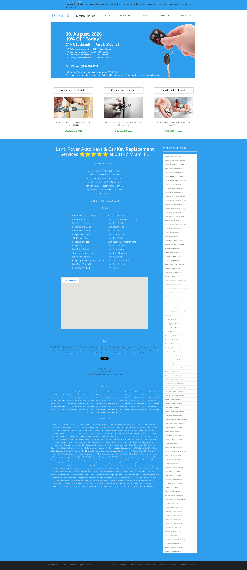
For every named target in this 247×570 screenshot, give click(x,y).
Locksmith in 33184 (122, 401)
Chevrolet (60, 350)
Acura (129, 350)
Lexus (117, 353)
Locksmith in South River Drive (125, 486)
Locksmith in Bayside (148, 466)
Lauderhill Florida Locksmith (173, 551)
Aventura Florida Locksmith (173, 260)
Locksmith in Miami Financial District (122, 463)
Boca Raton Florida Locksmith (173, 519)
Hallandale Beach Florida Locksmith (175, 328)
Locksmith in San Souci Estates (82, 463)
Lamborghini (110, 353)
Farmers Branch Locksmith (97, 374)
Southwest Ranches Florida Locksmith (176, 308)
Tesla (127, 353)
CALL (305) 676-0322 (73, 131)
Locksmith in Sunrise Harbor (60, 475)
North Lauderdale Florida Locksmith (175, 312)
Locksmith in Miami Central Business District (139, 442)
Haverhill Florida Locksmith (173, 364)
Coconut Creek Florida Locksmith (174, 384)
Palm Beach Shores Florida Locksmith (176, 419)
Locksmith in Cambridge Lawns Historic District (70, 483)
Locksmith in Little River (149, 460)
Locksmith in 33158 (108, 401)
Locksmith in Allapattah (81, 460)
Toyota (54, 350)
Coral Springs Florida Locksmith (174, 336)
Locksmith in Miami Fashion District (144, 454)
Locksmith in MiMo (60, 442)
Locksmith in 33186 (130, 404)
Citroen (68, 353)
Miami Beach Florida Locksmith (174, 467)
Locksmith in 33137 (115, 412)
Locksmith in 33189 (93, 407)
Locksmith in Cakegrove (63, 460)
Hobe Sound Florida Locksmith (174, 184)
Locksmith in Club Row (107, 480)
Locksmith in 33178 (101, 409)
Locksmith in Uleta (95, 457)
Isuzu (93, 347)
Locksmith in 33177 (86, 398)
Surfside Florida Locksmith (172, 503)
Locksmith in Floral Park (105, 486)
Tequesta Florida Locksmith (173, 248)
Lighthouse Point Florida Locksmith (175, 539)
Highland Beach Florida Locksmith (175, 208)
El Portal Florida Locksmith (172, 471)
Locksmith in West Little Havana (144, 480)
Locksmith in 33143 (101, 404)
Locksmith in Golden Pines (129, 445)
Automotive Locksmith (127, 564)
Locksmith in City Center (85, 469)
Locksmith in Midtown (150, 427)
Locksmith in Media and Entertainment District (124, 460)
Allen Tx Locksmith (104, 371)
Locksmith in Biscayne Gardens (87, 451)
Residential (166, 15)
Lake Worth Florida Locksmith (173, 415)
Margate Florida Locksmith (172, 284)
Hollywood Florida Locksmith (173, 403)
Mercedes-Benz (114, 347)
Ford (144, 347)
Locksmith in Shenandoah (94, 439)
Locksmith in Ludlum (75, 442)
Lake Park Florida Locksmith (173, 320)
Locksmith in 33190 (93, 395)
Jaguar (151, 350)
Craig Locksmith (69, 564)
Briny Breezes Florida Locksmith (174, 304)
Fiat (148, 347)
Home (107, 15)
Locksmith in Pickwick (76, 439)
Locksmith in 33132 (130, 409)
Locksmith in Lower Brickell (127, 430)
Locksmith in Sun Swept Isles (115, 424)
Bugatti (130, 347)
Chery (134, 350)
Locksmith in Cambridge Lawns (88, 448)
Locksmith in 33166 (151, 401)
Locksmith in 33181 (64, 407)
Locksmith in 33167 (137, 401)
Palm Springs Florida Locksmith (174, 168)
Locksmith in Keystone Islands (108, 472)
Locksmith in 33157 (144, 404)
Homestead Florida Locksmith (173, 228)
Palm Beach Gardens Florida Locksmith (176, 288)
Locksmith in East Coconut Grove (82, 475)
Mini (77, 347)
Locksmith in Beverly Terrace (77, 427)
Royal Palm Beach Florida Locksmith (175, 216)
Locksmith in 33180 (86, 404)
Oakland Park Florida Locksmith (174, 176)
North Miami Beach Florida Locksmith (176, 372)
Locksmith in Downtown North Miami (65, 486)
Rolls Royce (76, 350)
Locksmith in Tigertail (77, 424)
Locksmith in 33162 (115, 409)
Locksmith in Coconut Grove (146, 463)
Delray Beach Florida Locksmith (174, 360)
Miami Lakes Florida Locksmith (174, 447)
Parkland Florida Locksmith (173, 156)
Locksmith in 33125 (79, 407)
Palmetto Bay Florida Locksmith (174, 204)
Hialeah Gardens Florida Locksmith (175, 196)
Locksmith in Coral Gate (149, 436)
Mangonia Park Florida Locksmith (174, 507)
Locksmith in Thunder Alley (65, 451)
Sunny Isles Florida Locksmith (173, 340)
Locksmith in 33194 (137, 395)
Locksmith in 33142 (86, 392)
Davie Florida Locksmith (172, 236)
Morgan (116, 350)
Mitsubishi (140, 350)
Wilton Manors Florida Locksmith (174, 172)
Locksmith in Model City (61, 433)
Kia (141, 347)
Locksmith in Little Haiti (102, 466)
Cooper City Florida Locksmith (173, 439)
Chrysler (72, 347)
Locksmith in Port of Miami (84, 430)
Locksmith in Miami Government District (101, 483)
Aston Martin (100, 353)
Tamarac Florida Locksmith (173, 531)
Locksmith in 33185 (71, 404)
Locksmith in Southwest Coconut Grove (103, 478)
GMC (62, 347)
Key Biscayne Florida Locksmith (174, 192)
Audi (155, 350)
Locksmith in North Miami (131, 439)
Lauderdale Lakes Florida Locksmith (175, 200)
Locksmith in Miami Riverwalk (121, 454)
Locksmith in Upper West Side (63, 430)
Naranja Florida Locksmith (172, 268)
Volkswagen (154, 347)
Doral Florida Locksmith (172, 407)
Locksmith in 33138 (57, 409)
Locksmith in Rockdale (101, 463)
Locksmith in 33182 (71, 392)
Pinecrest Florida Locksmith (173, 256)
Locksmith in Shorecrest (68, 448)
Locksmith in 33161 (144, 392)
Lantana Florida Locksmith (172, 443)
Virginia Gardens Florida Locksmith (175, 388)
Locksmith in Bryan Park (123, 433)
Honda (88, 347)
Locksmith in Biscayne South (78, 478)
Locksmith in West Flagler (112, 457)
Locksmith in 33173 (115, 404)
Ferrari (79, 353)
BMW (53, 347)
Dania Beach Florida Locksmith (174, 392)
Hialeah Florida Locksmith (172, 300)
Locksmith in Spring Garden (79, 457)
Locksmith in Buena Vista (59, 457)
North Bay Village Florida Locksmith (175, 324)
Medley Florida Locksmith (172, 431)
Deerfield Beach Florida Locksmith (175, 411)
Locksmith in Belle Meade (147, 430)
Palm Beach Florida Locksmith (173, 427)
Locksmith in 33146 (86, 409)
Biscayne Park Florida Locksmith (174, 356)
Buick (57, 353)
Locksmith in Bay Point (103, 469)
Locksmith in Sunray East (132, 436)
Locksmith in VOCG (150, 478)
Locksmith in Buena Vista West (64, 466)
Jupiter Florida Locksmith (172, 252)
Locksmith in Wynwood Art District (111, 451)
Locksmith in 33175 (144, 409)
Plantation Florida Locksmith (173, 344)
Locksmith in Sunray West (84, 466)
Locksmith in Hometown (59, 436)
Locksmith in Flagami (131, 451)
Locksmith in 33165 (101, 392)
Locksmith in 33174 (101, 398)
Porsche (104, 350)
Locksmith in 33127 (108, 395)
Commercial (146, 15)
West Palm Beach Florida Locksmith (175, 451)
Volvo (70, 350)
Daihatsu (124, 347)
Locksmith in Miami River (146, 472)
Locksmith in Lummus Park (95, 436)
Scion (146, 350)
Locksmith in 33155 (101, 412)
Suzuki (83, 350)
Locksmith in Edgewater (87, 486)
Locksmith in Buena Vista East (131, 448)
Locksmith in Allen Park (122, 475)
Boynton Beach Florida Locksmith (174, 244)
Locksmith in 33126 (71, 398)
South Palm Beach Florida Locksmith (175, 499)
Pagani (122, 353)
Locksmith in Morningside (142, 469)
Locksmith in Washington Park (145, 483)
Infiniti (106, 347)
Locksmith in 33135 (151, 395)
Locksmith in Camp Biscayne (146, 486)
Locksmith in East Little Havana (65, 445)
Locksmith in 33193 (130, 398)
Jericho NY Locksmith (114, 374)
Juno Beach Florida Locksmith (173, 479)
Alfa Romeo (97, 350)
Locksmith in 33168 (57, 392)
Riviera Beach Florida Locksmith (174, 527)
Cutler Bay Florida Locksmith (173, 475)
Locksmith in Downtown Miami (87, 445)
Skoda (74, 353)
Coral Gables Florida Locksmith (174, 423)
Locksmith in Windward (124, 480)
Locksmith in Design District (132, 427)
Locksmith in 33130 (64, 395)
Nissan (110, 350)
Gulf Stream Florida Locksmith (173, 483)
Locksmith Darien (105, 368)
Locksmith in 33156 (144, 398)
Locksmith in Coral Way (77, 436)
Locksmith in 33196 (64, 401)
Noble (57, 347)
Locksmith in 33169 (71, 409)
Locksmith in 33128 (137, 407)
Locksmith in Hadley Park (62, 463)
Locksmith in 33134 (115, 392)
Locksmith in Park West (78, 433)
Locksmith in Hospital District (122, 469)
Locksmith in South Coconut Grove (86, 480)
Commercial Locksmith (147, 564)
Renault (82, 347)
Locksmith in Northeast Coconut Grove (100, 433)
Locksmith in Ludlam (148, 439)
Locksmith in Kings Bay (60, 454)
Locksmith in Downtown (61, 424)
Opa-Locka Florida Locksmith (173, 459)
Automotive (125, 15)
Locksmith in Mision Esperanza (99, 454)
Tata (124, 350)
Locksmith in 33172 (122, 407)
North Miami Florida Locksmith (174, 212)
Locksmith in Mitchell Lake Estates (85, 472)
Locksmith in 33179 (151, 407)
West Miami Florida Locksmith (173, 547)
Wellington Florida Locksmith (173, 352)
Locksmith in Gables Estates (109, 445)
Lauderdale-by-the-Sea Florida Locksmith (176, 180)
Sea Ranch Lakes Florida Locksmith (175, 188)
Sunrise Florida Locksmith (172, 276)
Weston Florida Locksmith (172, 491)
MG (66, 350)
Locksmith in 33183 (79, 401)
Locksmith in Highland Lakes (64, 480)
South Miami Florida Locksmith (174, 455)
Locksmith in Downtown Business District (125, 466)
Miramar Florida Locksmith (173, 399)
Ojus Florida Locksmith (171, 487)
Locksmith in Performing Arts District (63, 469)
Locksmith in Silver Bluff (113, 436)
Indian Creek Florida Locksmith (174, 272)
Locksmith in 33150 (79, 395)
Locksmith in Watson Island (95, 424)
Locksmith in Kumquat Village (110, 448)
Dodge (137, 353)
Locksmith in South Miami (140, 475)
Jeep (121, 350)
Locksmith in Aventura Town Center (130, 478)
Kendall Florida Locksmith (172, 232)
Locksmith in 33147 (115, 398)
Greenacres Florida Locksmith (173, 463)
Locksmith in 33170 (93, 401)
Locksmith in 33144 (108, 407)
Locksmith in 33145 (57, 398)
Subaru (151, 353)
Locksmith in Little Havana (112, 439)
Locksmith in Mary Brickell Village (144, 433)
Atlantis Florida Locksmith (172, 316)
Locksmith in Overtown (130, 457)
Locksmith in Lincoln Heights (93, 442)
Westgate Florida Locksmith (173, 220)
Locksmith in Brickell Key (125, 483)
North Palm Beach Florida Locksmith (175, 280)
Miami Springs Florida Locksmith (174, 523)
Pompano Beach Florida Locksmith (175, 495)
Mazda (132, 353)
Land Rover (144, 353)
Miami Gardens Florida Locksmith (174, 164)
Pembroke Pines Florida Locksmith (175, 160)
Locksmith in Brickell (60, 439)
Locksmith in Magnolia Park (148, 451)
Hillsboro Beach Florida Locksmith (175, 380)
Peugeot (92, 353)
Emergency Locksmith (187, 564)
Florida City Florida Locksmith (173, 515)
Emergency (186, 15)
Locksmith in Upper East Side (137, 424)
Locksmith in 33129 (57, 404)
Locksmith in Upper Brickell (113, 442)
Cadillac (89, 350)
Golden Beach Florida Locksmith (174, 264)
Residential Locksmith (167, 564)
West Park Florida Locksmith (173, 332)
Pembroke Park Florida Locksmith (175, 396)
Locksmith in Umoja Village (104, 475)
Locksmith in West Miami (98, 460)
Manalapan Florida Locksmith (173, 240)
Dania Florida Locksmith (172, 535)
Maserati (86, 353)
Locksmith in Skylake (114, 427)
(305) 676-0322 (74, 1)
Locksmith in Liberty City (128, 472)
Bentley (136, 347)
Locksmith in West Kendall (97, 427)
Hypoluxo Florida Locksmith (173, 543)
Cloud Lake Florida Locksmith (173, 368)
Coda (97, 347)
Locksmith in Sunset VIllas (78, 454)
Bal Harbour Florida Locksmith (174, 296)
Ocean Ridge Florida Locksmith (174, 435)
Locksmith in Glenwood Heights (106, 430)
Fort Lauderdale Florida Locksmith (175, 292)
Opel (101, 347)
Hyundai (62, 353)
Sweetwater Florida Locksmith (173, 511)
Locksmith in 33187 (130, 392)
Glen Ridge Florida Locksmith (173, 348)
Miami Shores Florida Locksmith (174, 376)
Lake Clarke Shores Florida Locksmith (176, 224)
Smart (66, 347)
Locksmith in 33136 (122, 395)
